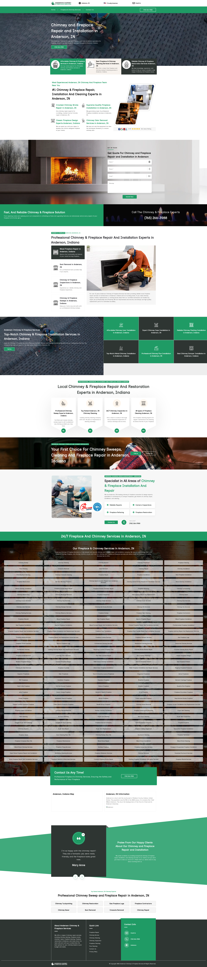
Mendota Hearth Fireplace (103, 692)
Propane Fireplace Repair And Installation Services (23, 631)
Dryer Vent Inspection (183, 716)
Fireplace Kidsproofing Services (143, 710)
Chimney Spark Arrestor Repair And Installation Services (103, 581)
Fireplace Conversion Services (143, 747)
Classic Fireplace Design (183, 655)
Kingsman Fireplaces (143, 674)
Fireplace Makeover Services (103, 753)
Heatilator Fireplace (63, 680)
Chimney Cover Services (143, 601)
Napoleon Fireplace (103, 680)
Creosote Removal (63, 569)
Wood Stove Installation (143, 741)
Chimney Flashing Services (23, 613)
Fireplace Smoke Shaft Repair (63, 588)
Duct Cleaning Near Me (63, 735)
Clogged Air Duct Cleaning (63, 722)
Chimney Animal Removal (143, 704)
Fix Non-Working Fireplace (63, 581)
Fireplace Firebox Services (103, 637)
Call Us (9, 349)
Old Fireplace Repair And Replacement (143, 594)
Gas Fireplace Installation (23, 625)
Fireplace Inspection (103, 594)
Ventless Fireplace (103, 747)
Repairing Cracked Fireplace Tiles (103, 649)
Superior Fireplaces (23, 674)
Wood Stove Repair (103, 741)
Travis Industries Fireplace (144, 698)
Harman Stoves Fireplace (63, 686)
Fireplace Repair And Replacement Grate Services (63, 637)
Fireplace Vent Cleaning (143, 613)
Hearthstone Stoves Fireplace (184, 698)
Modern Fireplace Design (23, 661)
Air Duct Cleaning (63, 716)
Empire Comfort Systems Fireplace (23, 704)
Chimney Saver (183, 594)
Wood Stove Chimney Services (23, 747)
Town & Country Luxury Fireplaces (103, 674)
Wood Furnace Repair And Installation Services (103, 625)
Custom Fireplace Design (63, 661)
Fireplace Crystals (63, 668)
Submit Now (129, 197)
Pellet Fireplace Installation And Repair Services (143, 668)
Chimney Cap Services (63, 601)
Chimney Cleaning (63, 562)
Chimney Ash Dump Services (103, 607)
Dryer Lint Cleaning (103, 716)
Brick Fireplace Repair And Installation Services (23, 759)
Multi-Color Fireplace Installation (103, 668)
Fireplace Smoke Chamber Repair (103, 588)
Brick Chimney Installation (183, 581)
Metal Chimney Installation (23, 588)
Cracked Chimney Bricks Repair (183, 649)
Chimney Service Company (143, 722)
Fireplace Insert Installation (23, 710)
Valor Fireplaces (63, 674)
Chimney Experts (23, 729)
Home (53, 10)
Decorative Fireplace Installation (183, 729)
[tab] (68, 252)
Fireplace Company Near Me (23, 741)
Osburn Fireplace (103, 686)
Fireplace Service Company (103, 722)
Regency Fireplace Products (183, 668)
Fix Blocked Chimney (23, 649)
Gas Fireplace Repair (103, 619)
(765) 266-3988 (148, 10)
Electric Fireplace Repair (143, 619)
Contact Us (90, 10)
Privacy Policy (93, 951)
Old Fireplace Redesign (143, 655)
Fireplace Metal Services (23, 637)
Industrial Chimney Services (183, 643)
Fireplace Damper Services (144, 637)
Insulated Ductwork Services (183, 753)
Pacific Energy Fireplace (63, 692)
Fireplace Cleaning (183, 562)
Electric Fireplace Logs (63, 643)
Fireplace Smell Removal (23, 655)
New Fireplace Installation (183, 575)
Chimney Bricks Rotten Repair (144, 649)
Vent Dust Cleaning (143, 716)
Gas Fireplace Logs (183, 637)
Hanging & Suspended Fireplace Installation (183, 747)
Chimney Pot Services (143, 607)
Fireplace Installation (143, 575)
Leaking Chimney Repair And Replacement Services (63, 649)
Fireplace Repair (103, 575)
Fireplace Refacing (143, 588)
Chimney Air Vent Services (23, 668)
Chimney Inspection (144, 562)
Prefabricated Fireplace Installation (183, 625)
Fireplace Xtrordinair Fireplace (183, 692)
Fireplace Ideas (23, 735)
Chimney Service (103, 562)
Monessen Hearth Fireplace (63, 698)
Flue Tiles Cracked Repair (103, 655)
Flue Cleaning (23, 569)
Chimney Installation (183, 569)
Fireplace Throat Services (23, 643)
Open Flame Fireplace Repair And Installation (23, 753)
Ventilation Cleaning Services (63, 753)
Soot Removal (103, 569)
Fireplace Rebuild (23, 619)
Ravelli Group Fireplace (103, 704)
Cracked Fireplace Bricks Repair (103, 759)
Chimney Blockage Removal (63, 594)
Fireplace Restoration (23, 581)
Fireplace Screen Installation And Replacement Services (183, 704)
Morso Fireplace (103, 698)
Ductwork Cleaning (143, 735)
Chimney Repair (143, 569)
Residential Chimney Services (143, 643)
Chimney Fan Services (183, 607)
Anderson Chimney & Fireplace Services (132, 963)
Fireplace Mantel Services (183, 759)
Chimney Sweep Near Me (103, 735)
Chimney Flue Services (183, 601)
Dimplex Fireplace (143, 686)
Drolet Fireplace (23, 698)
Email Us (138, 3)
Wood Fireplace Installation (183, 619)
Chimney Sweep (23, 562)
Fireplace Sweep (103, 613)
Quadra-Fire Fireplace (183, 686)
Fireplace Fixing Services (63, 747)
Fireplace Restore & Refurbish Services (63, 759)
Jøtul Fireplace (23, 692)
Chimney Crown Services (23, 601)
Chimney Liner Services (23, 607)
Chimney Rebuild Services (63, 710)
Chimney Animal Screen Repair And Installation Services (143, 581)
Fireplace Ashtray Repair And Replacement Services (183, 631)
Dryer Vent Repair (63, 729)
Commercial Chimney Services (103, 643)
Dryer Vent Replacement (103, 729)
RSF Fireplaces (23, 680)
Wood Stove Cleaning (183, 741)
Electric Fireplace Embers (143, 661)
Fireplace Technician (183, 735)
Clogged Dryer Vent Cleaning (23, 722)
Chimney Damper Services (63, 607)
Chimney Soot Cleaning (23, 575)
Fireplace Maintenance (63, 741)
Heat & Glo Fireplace (23, 686)
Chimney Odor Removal (63, 655)
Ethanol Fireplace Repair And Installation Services (143, 625)
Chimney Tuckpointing (183, 588)
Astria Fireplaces (184, 674)
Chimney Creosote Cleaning (63, 575)
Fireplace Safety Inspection (143, 729)
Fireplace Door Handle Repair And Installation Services (143, 631)
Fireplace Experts (183, 722)
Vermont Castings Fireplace (183, 680)
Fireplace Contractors (183, 613)
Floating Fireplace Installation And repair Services (143, 759)
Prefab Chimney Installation (103, 710)
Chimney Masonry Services (63, 613)
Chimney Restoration (23, 594)
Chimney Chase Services (103, 601)
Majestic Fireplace (143, 680)
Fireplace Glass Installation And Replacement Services (63, 631)
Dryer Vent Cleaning (184, 710)
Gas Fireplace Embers (183, 661)
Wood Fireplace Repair (63, 619)
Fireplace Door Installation (103, 631)
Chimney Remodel (143, 753)
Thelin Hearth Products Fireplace (63, 704)
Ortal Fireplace (143, 692)
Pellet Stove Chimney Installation (103, 661)
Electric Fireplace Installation (63, 625)
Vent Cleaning (23, 716)
